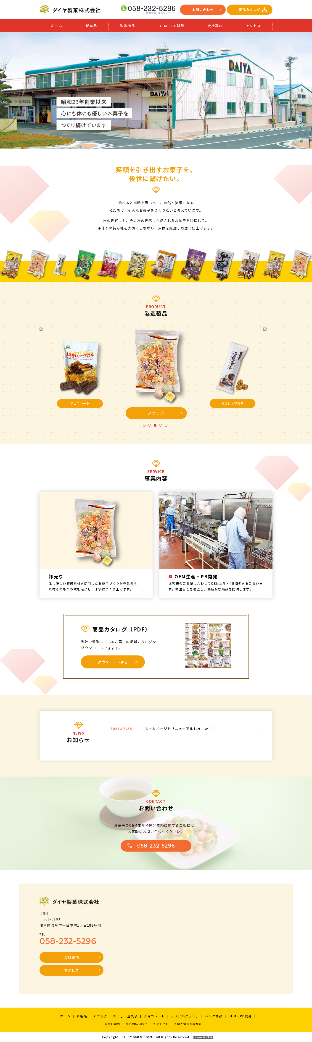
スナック (100, 1016)
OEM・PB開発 (172, 25)
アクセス (253, 25)
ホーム (57, 25)
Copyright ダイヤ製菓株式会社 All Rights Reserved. (146, 1037)
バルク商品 (214, 1016)
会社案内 (215, 25)
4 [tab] (160, 426)
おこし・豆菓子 (125, 1016)
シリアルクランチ (185, 1016)
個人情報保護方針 (189, 1024)
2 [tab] (149, 426)
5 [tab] (166, 426)
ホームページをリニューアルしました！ (178, 728)
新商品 (91, 25)
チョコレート (154, 1016)
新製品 (82, 1016)
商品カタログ (249, 9)
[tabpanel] (156, 374)
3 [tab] (155, 426)
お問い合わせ (203, 9)
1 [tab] (144, 426)
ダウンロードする (113, 662)
